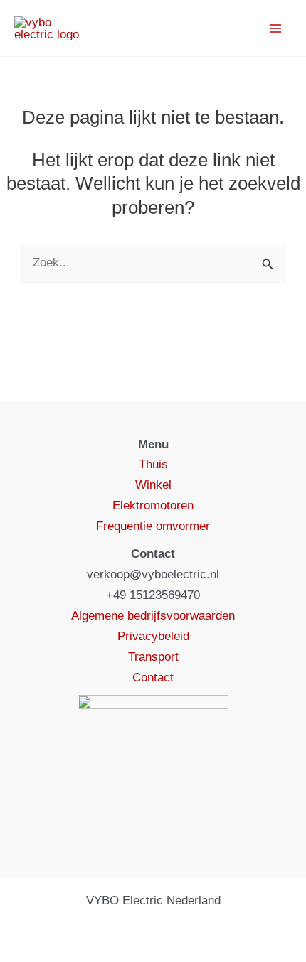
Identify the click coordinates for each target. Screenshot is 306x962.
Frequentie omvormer (153, 526)
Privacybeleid (153, 636)
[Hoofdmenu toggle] (276, 28)
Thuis (153, 464)
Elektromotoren (153, 505)
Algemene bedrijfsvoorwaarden (153, 615)
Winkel (153, 485)
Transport (153, 657)
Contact (153, 677)
